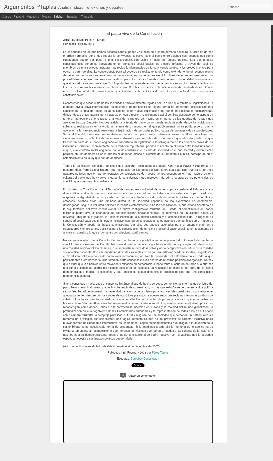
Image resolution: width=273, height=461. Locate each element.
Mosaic (46, 16)
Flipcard (19, 16)
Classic (6, 16)
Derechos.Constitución (145, 358)
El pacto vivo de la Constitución (134, 33)
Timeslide (87, 16)
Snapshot (72, 16)
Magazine (33, 16)
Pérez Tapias (160, 352)
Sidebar (59, 16)
